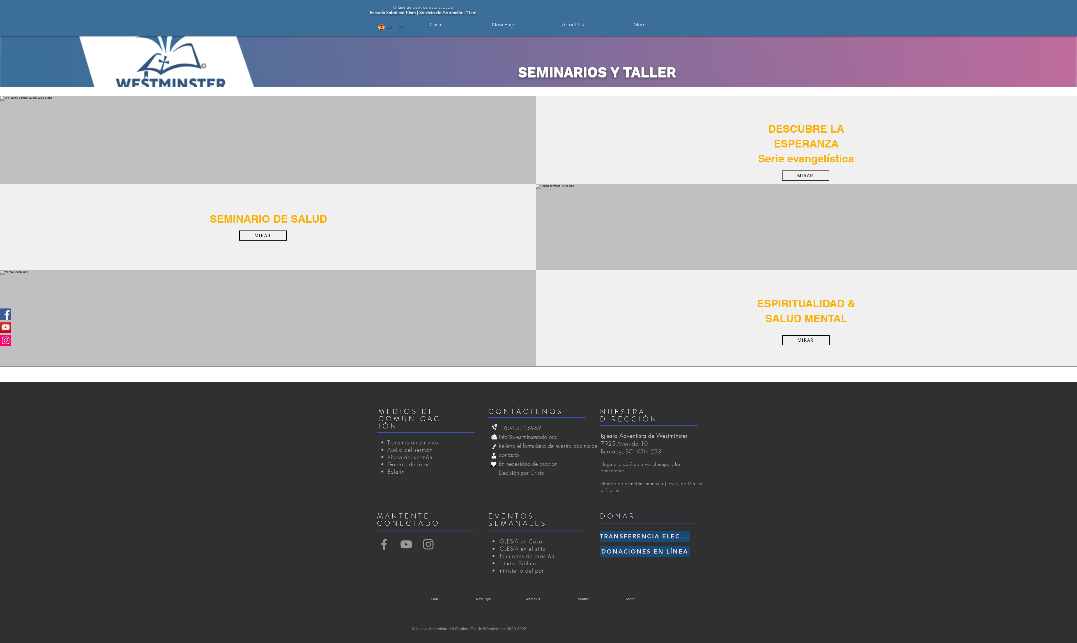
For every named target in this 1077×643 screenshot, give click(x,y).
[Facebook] (5, 314)
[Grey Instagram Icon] (428, 544)
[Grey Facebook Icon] (384, 544)
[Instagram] (5, 340)
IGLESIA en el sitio (522, 548)
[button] (572, 24)
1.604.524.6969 (520, 428)
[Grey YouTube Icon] (406, 544)
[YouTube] (5, 327)
